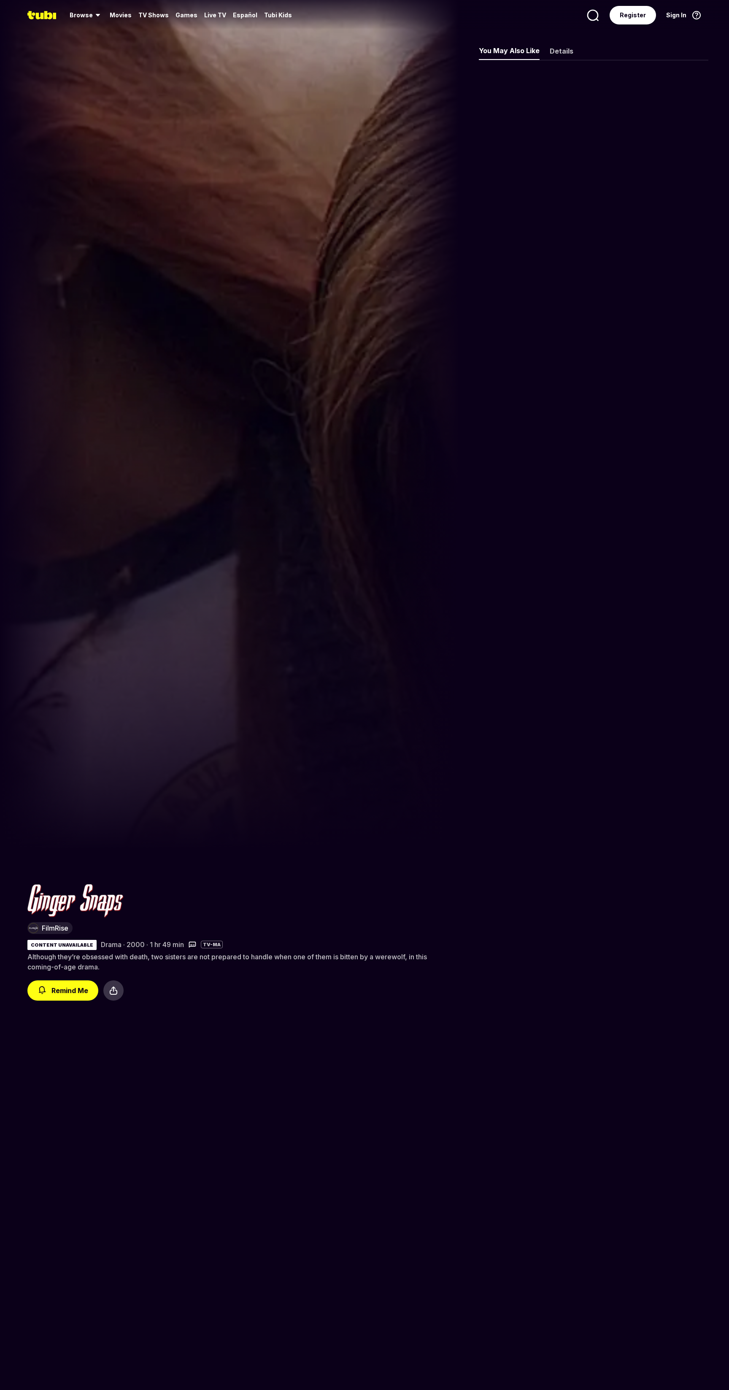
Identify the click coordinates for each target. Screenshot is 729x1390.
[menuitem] (86, 15)
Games (186, 15)
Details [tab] (561, 51)
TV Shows (153, 15)
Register (633, 15)
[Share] (113, 990)
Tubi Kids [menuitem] (278, 15)
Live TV (215, 15)
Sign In (676, 15)
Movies (121, 15)
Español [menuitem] (245, 15)
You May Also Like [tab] (509, 50)
